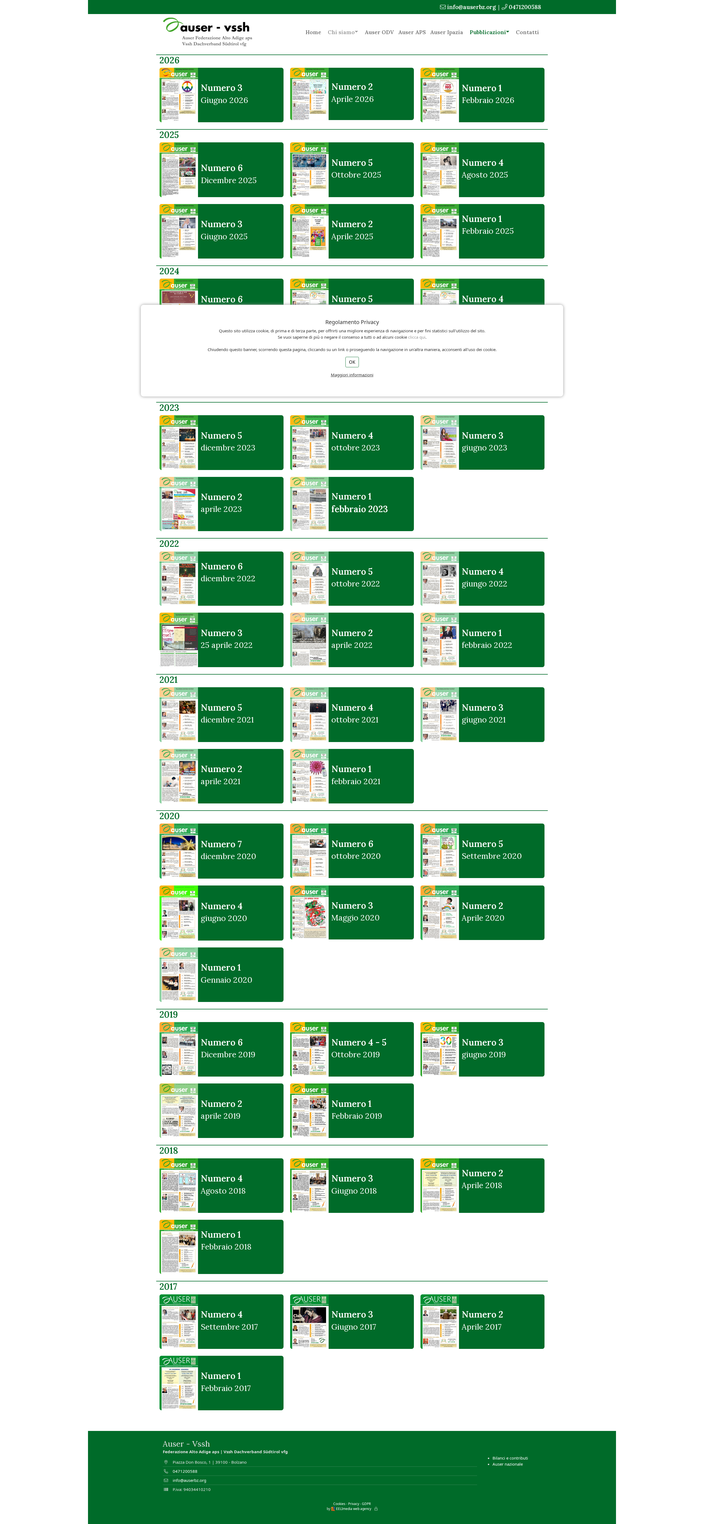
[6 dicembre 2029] (179, 1049)
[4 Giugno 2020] (179, 912)
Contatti (527, 32)
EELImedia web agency (353, 1508)
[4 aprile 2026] (309, 93)
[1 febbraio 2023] (309, 503)
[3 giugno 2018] (309, 1185)
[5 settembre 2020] (439, 850)
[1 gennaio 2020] (179, 974)
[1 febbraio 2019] (309, 1110)
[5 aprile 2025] (309, 230)
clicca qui (416, 337)
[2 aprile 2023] (179, 503)
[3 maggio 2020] (309, 912)
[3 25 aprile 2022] (179, 639)
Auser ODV (379, 32)
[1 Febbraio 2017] (179, 1382)
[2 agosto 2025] (439, 169)
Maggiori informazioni (352, 374)
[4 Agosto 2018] (179, 1185)
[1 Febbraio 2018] (179, 1246)
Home (313, 32)
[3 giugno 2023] (439, 442)
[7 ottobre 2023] (309, 442)
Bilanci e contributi (510, 1458)
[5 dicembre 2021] (179, 714)
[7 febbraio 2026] (439, 94)
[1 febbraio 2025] (439, 230)
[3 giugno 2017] (309, 1321)
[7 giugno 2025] (179, 230)
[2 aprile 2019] (179, 1110)
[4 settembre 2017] (179, 1321)
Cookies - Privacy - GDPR (352, 1503)
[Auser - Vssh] (207, 32)
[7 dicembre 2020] (179, 850)
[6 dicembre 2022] (179, 578)
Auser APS (412, 32)
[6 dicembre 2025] (179, 169)
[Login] (376, 1508)
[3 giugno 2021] (439, 714)
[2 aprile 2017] (439, 1321)
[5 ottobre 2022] (309, 578)
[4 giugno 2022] (439, 578)
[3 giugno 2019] (439, 1049)
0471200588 (525, 7)
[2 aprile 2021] (179, 775)
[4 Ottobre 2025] (309, 169)
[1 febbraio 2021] (309, 775)
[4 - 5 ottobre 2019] (309, 1049)
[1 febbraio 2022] (439, 639)
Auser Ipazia (446, 32)
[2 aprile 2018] (439, 1185)
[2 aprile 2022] (309, 639)
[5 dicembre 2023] (179, 442)
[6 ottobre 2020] (309, 850)
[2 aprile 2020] (439, 912)
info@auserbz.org (471, 7)
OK (352, 362)
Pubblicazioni (488, 32)
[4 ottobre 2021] (309, 714)
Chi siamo (341, 32)
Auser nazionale (508, 1464)
